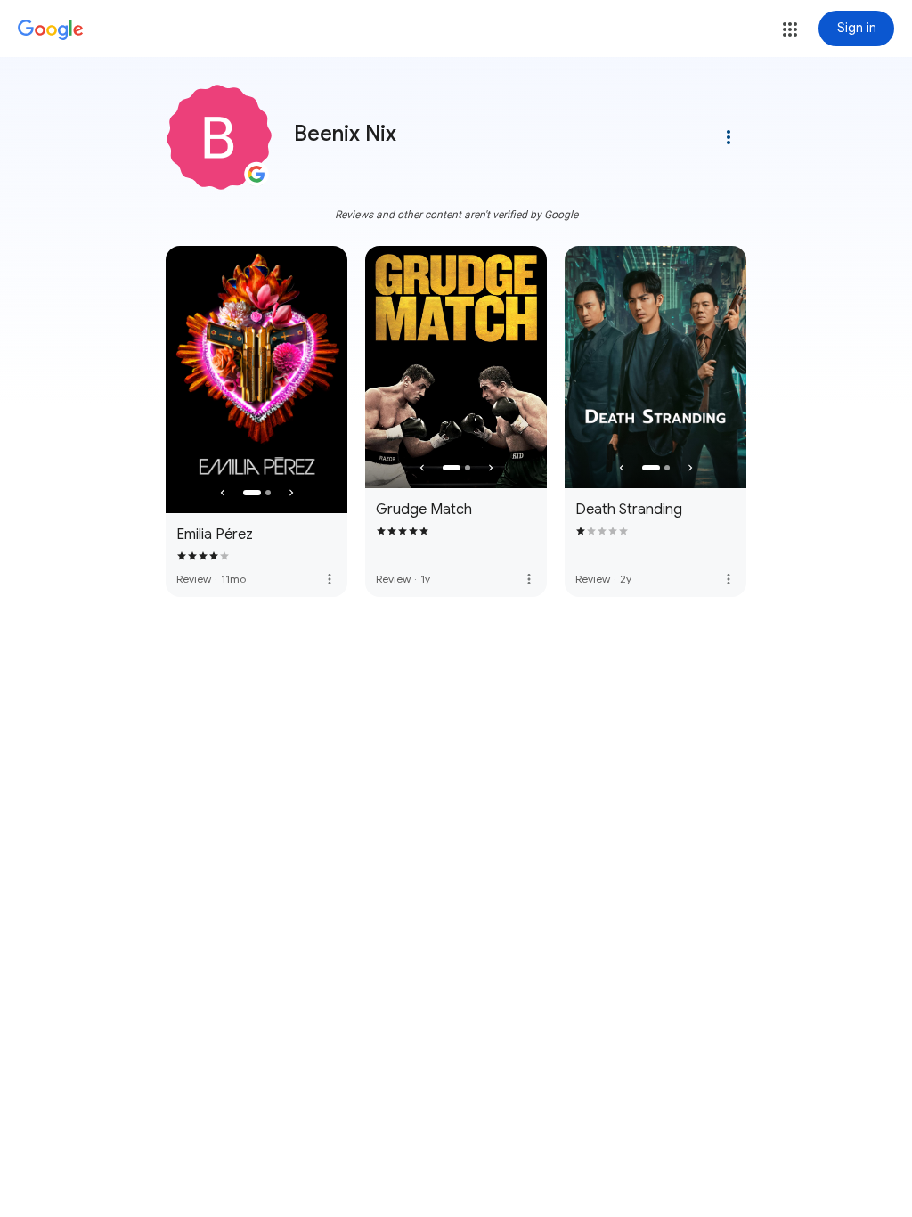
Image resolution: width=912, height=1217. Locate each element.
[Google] (51, 30)
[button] (790, 29)
